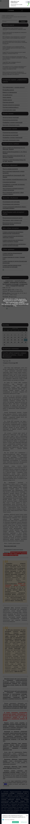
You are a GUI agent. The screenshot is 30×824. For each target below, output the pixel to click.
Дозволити (15, 822)
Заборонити (24, 822)
